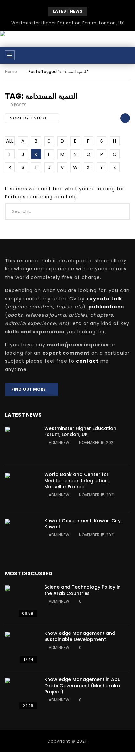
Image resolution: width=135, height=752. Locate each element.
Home (11, 71)
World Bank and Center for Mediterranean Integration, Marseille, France (76, 480)
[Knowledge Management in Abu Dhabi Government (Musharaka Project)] (21, 694)
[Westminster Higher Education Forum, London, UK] (21, 443)
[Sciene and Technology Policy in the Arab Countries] (21, 601)
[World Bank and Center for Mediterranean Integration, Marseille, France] (21, 489)
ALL (10, 141)
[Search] (127, 55)
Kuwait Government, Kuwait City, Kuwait (83, 523)
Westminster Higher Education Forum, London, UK (67, 23)
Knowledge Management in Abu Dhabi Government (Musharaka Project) (82, 685)
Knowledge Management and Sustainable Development (79, 636)
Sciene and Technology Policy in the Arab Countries (82, 590)
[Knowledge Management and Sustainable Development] (21, 648)
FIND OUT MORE (29, 389)
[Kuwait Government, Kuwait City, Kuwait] (21, 535)
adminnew (59, 442)
